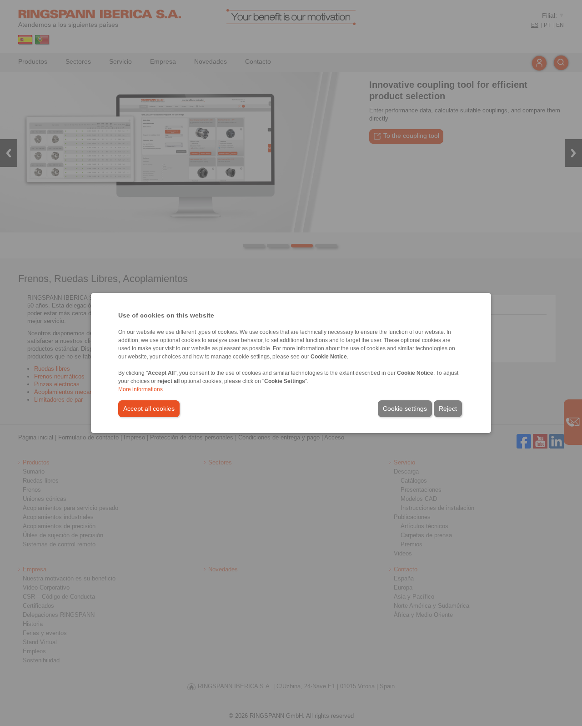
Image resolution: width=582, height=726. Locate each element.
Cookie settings (405, 408)
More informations (140, 389)
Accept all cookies (149, 408)
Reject (448, 408)
